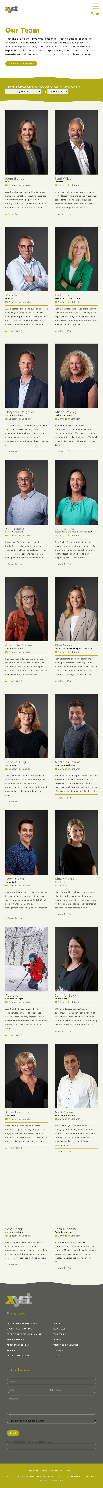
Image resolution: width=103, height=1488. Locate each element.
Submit (12, 1433)
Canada (69, 1470)
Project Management (20, 1356)
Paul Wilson (64, 178)
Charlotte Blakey (18, 645)
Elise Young (64, 645)
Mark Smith (14, 295)
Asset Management (18, 1345)
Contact (12, 185)
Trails (56, 1323)
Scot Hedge (14, 1229)
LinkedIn (26, 185)
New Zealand (38, 1470)
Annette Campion (19, 1112)
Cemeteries (59, 1334)
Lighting (58, 1350)
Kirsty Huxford (66, 879)
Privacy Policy (57, 1476)
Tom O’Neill (14, 879)
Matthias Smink (67, 762)
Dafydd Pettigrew (19, 412)
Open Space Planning (19, 1329)
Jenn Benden (16, 178)
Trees (56, 1356)
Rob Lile (11, 995)
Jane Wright (64, 529)
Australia (55, 1470)
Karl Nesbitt (15, 529)
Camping (58, 1339)
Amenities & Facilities (65, 1345)
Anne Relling (15, 762)
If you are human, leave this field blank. (29, 1442)
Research (12, 1350)
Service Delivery (17, 1339)
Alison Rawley (66, 412)
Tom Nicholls (65, 1229)
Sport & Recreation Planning (25, 1334)
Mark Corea (64, 1112)
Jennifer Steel (66, 995)
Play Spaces (60, 1329)
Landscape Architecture (22, 1323)
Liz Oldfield (64, 295)
